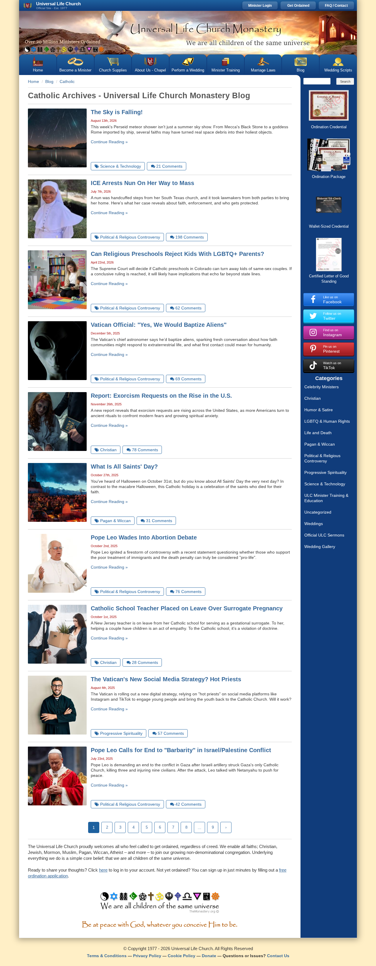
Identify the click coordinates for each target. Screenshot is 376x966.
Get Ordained (298, 6)
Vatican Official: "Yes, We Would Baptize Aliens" (158, 325)
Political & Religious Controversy (322, 458)
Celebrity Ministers (321, 386)
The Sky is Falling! (117, 112)
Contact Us (278, 955)
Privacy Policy (147, 955)
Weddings (313, 523)
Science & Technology (324, 484)
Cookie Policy (181, 955)
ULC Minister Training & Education (326, 498)
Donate (209, 955)
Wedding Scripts (338, 70)
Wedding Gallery (319, 546)
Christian (312, 398)
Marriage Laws (263, 70)
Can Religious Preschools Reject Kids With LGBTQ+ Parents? (177, 254)
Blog (300, 70)
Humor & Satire (318, 409)
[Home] (188, 32)
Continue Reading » (109, 141)
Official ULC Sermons (324, 535)
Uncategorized (317, 512)
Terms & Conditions (107, 955)
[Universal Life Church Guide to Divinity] (160, 904)
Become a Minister (75, 70)
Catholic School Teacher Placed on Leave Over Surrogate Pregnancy (187, 608)
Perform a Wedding (188, 70)
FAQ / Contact (336, 6)
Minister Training (226, 70)
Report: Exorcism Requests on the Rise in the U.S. (161, 395)
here (103, 869)
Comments (169, 166)
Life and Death (318, 432)
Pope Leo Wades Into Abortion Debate (144, 537)
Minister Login (260, 6)
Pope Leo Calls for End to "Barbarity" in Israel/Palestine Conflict (181, 750)
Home (38, 70)
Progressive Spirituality (325, 472)
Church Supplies (113, 70)
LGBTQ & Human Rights (327, 421)
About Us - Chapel (150, 70)
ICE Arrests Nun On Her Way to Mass (142, 183)
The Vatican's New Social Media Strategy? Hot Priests (166, 679)
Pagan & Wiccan (319, 444)
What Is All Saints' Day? (124, 466)
